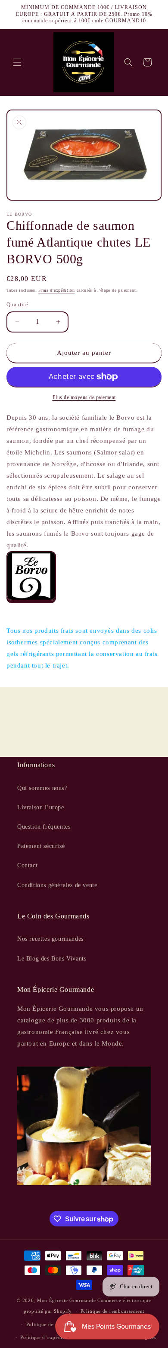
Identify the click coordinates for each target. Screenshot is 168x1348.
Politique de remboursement (112, 1311)
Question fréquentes (43, 826)
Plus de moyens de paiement (84, 397)
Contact (27, 865)
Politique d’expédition (45, 1337)
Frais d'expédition (56, 290)
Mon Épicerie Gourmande (66, 1300)
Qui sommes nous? (42, 788)
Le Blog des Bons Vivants (51, 958)
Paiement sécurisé (41, 846)
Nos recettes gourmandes (50, 939)
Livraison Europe (40, 807)
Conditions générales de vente (57, 885)
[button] (17, 62)
